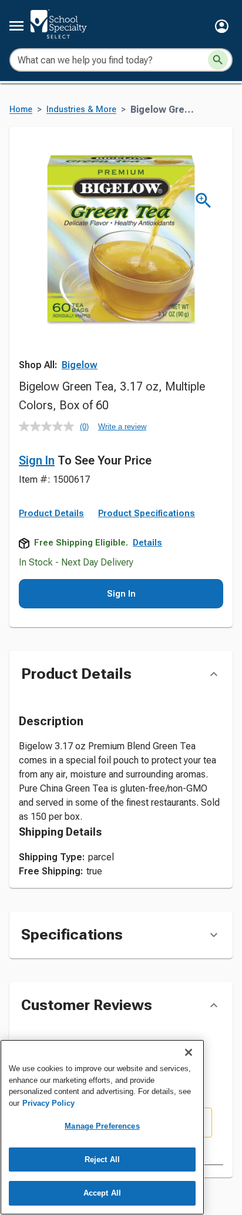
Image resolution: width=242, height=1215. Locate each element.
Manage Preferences (102, 1126)
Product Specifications (146, 513)
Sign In (37, 460)
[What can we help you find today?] (218, 60)
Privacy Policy (48, 1103)
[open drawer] (16, 26)
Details (147, 542)
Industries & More (81, 110)
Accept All (102, 1193)
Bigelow (80, 365)
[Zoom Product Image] (203, 200)
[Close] (188, 1052)
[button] (222, 26)
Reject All (102, 1159)
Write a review (122, 426)
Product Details (51, 513)
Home (20, 110)
